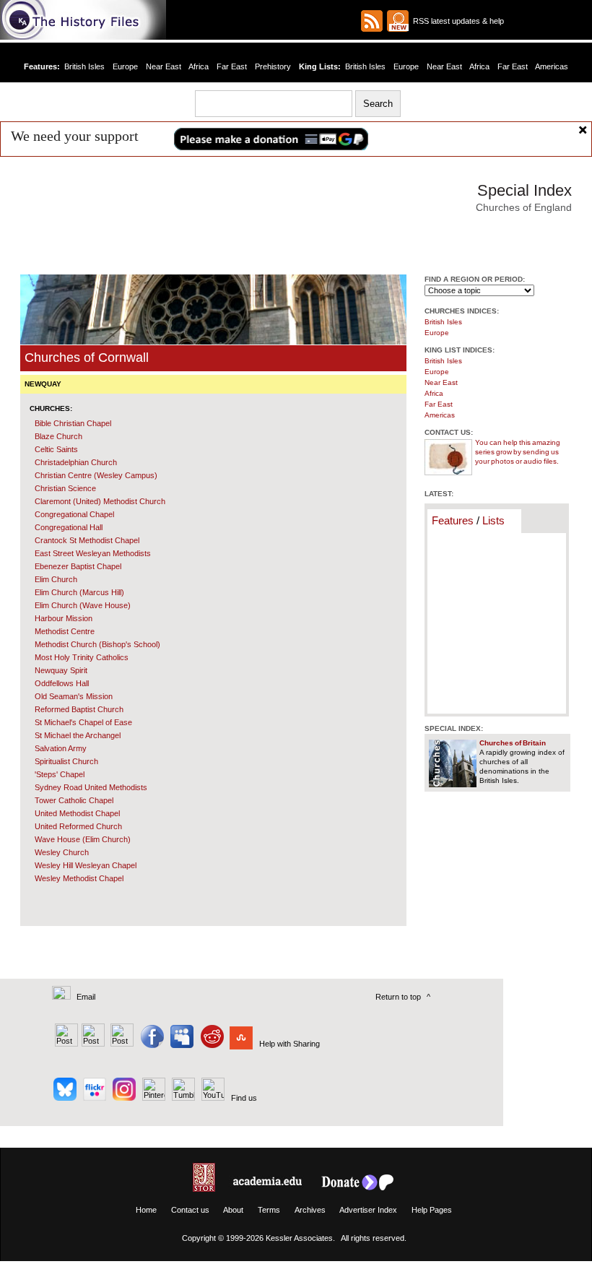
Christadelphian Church (76, 462)
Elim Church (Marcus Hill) (79, 592)
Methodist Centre (65, 631)
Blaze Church (58, 436)
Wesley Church (62, 852)
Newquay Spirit (61, 670)
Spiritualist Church (66, 761)
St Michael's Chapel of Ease (83, 722)
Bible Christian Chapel (73, 423)
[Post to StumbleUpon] (240, 1043)
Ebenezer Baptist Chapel (78, 566)
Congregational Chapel (74, 514)
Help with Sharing (289, 1043)
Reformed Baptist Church (79, 709)
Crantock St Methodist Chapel (87, 540)
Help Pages (432, 1209)
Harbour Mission (63, 618)
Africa (198, 66)
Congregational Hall (69, 527)
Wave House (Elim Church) (83, 839)
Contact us (190, 1209)
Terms (269, 1209)
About (233, 1209)
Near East (163, 66)
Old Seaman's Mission (74, 696)
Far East (232, 66)
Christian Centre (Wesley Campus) (96, 475)
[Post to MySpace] (180, 1043)
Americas (551, 66)
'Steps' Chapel (59, 774)
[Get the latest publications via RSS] (372, 21)
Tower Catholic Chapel (74, 800)
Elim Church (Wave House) (83, 605)
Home (146, 1209)
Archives (310, 1209)
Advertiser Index (368, 1209)
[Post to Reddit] (210, 1043)
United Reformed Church (78, 826)
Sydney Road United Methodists (91, 787)
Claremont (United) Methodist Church (100, 501)
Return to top (398, 996)
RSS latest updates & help (456, 21)
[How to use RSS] (398, 21)
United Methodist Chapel (77, 813)
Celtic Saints (56, 449)
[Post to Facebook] (150, 1043)
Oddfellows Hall (62, 683)
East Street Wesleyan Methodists (93, 553)
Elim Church (56, 579)
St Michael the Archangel (78, 735)
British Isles (84, 66)
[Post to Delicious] (92, 1043)
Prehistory (273, 66)
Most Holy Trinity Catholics (82, 657)
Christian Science (65, 488)
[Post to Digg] (121, 1043)
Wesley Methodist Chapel (79, 878)
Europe (125, 66)
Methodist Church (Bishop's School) (97, 644)
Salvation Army (61, 748)
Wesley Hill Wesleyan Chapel (85, 865)
